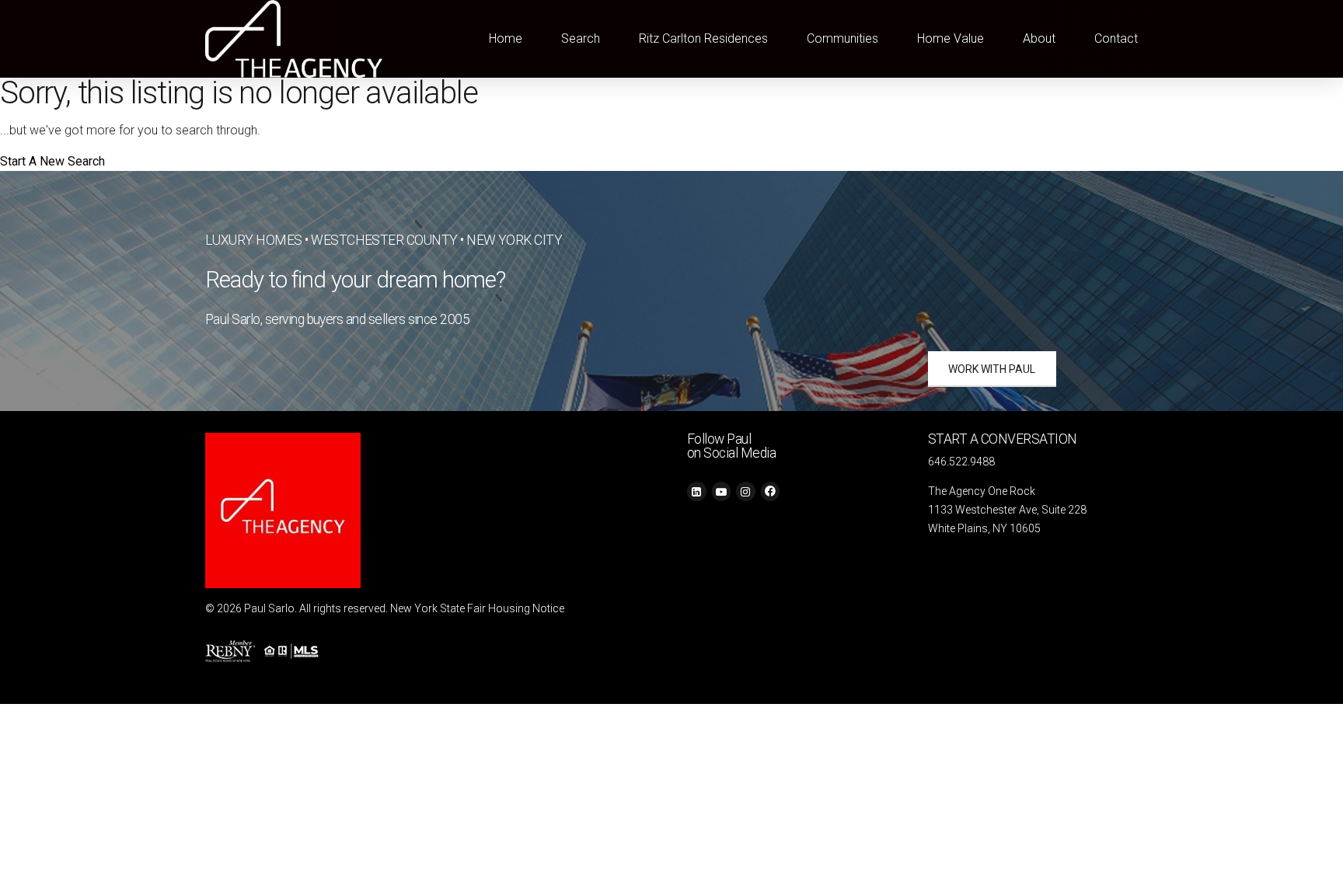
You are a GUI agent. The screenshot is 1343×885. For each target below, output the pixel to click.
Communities (842, 38)
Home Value (950, 38)
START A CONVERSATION (1002, 439)
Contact (1116, 38)
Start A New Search (52, 161)
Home (505, 38)
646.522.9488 (961, 461)
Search (580, 38)
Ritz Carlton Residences (703, 38)
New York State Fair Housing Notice (477, 608)
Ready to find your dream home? (355, 280)
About (1039, 38)
